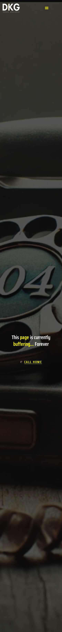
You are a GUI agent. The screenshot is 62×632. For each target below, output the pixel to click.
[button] (46, 8)
